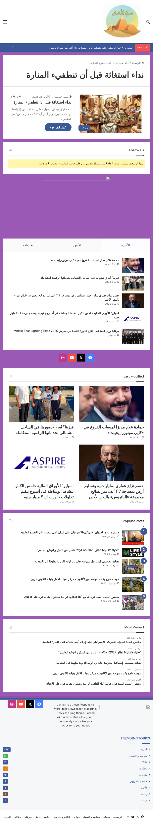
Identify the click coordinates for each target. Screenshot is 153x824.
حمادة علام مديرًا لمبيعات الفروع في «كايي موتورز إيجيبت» (85, 260)
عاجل (144, 787)
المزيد (144, 749)
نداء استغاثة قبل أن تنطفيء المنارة (43, 102)
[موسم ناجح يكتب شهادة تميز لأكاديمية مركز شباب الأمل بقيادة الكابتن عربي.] (133, 584)
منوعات (143, 774)
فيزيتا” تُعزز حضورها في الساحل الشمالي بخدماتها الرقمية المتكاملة (79, 278)
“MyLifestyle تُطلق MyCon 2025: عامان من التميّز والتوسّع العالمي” (77, 550)
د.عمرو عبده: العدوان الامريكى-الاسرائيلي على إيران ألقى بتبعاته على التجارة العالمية (70, 532)
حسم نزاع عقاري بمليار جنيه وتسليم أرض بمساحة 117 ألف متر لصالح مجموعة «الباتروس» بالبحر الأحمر (76, 47)
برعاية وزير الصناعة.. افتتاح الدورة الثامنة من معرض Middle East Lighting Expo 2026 (66, 331)
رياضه (144, 794)
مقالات (144, 762)
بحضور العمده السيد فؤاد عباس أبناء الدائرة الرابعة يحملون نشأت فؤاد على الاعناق (71, 597)
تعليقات (28, 245)
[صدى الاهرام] (122, 22)
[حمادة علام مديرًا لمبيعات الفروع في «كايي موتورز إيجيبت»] (133, 265)
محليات (143, 768)
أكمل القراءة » (58, 127)
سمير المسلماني (60, 96)
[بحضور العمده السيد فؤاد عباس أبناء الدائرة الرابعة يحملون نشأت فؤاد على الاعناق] (133, 602)
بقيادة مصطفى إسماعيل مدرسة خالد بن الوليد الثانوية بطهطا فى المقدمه (76, 561)
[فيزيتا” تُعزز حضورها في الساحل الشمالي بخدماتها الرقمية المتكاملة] (133, 283)
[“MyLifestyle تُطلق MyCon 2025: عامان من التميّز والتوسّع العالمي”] (133, 552)
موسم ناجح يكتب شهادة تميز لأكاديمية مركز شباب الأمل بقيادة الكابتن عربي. (74, 579)
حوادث (144, 800)
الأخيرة (125, 245)
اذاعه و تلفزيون (139, 781)
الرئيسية (136, 63)
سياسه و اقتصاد (138, 755)
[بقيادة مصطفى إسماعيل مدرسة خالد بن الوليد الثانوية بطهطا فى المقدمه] (133, 566)
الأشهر (77, 245)
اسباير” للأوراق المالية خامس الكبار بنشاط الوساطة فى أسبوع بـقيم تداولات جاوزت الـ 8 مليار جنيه (44, 491)
